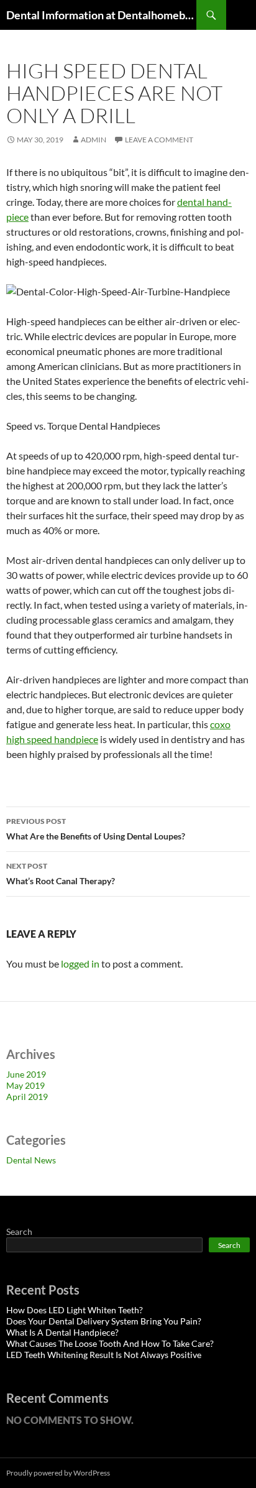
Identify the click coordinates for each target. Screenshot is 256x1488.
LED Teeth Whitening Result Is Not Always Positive (103, 1354)
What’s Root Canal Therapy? (60, 873)
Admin (93, 139)
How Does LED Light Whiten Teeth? (74, 1310)
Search (19, 1231)
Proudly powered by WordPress (58, 1472)
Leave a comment (159, 139)
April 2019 (27, 1096)
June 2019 (26, 1074)
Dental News (31, 1160)
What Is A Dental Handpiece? (62, 1332)
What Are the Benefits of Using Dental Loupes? (95, 828)
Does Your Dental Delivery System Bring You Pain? (103, 1321)
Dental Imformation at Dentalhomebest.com (101, 15)
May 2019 (25, 1085)
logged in (80, 963)
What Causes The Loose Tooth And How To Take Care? (110, 1343)
